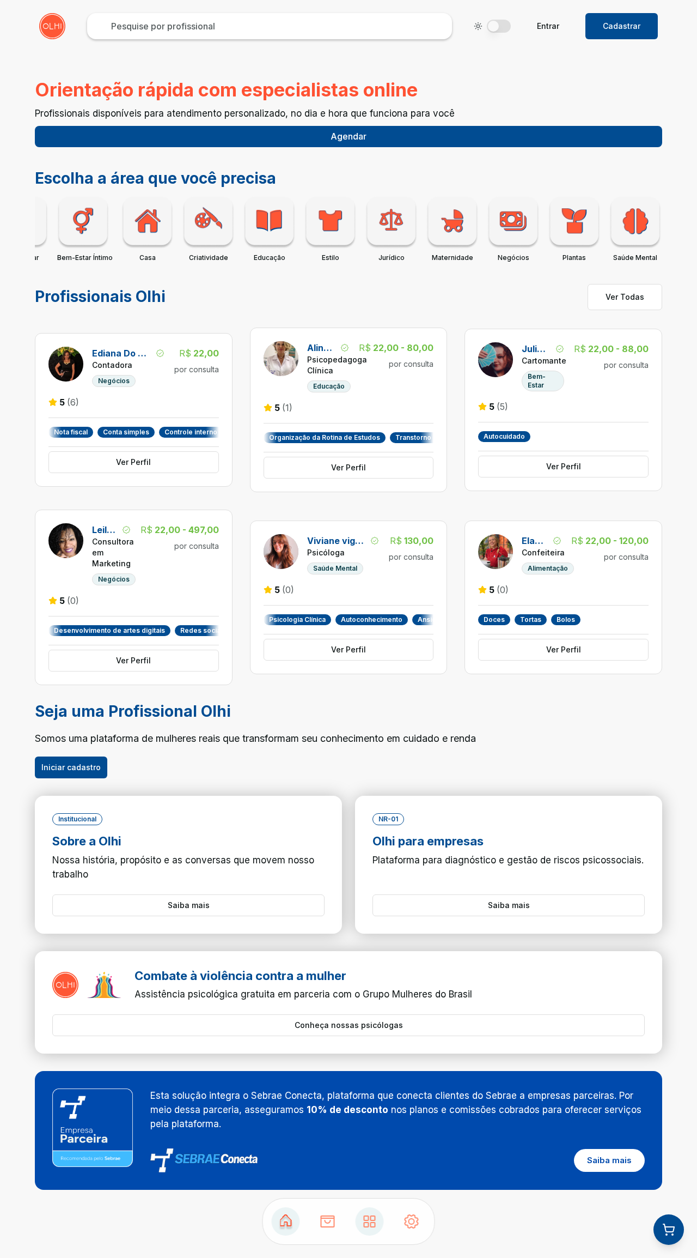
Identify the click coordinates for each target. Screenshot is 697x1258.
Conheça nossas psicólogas (349, 1025)
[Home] (286, 1221)
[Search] (328, 1221)
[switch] (499, 26)
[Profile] (412, 1221)
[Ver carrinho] (668, 1229)
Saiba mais (189, 905)
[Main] (370, 1221)
